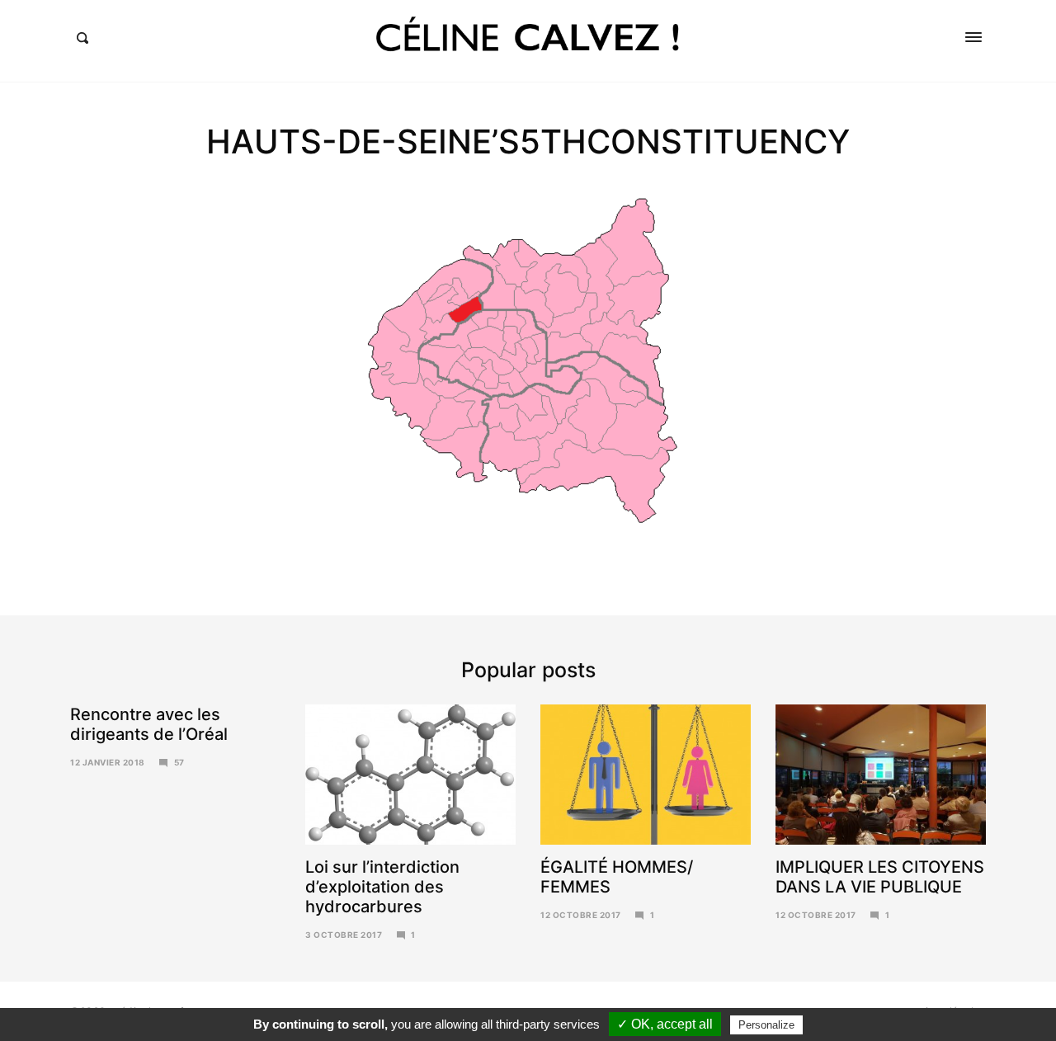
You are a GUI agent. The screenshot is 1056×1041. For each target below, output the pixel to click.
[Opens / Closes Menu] (973, 37)
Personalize (766, 1025)
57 (179, 762)
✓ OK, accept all (665, 1024)
